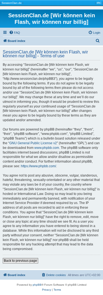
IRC (99, 2)
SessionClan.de (12, 2)
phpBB (37, 284)
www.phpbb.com (46, 148)
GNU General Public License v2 (33, 143)
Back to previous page (20, 261)
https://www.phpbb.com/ (38, 166)
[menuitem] (14, 32)
